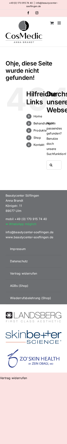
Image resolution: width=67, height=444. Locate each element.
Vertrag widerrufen (13, 378)
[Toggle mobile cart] (52, 23)
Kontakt (39, 145)
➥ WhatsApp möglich (21, 224)
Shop (37, 138)
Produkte (40, 130)
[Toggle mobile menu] (59, 23)
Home (38, 116)
